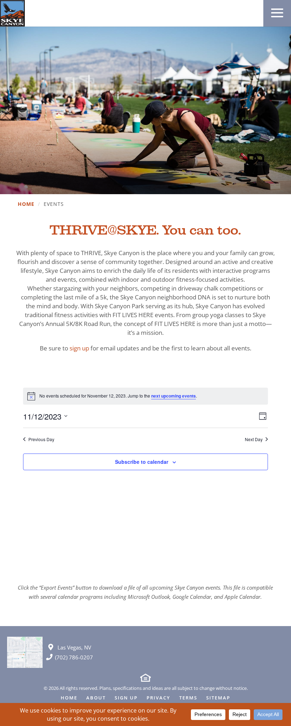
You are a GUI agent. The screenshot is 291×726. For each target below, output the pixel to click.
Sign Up (126, 698)
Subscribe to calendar (141, 461)
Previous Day (41, 439)
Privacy (158, 698)
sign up (79, 348)
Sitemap (218, 698)
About (96, 698)
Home (26, 204)
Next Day (254, 439)
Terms (188, 698)
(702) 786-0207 (74, 657)
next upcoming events (173, 396)
